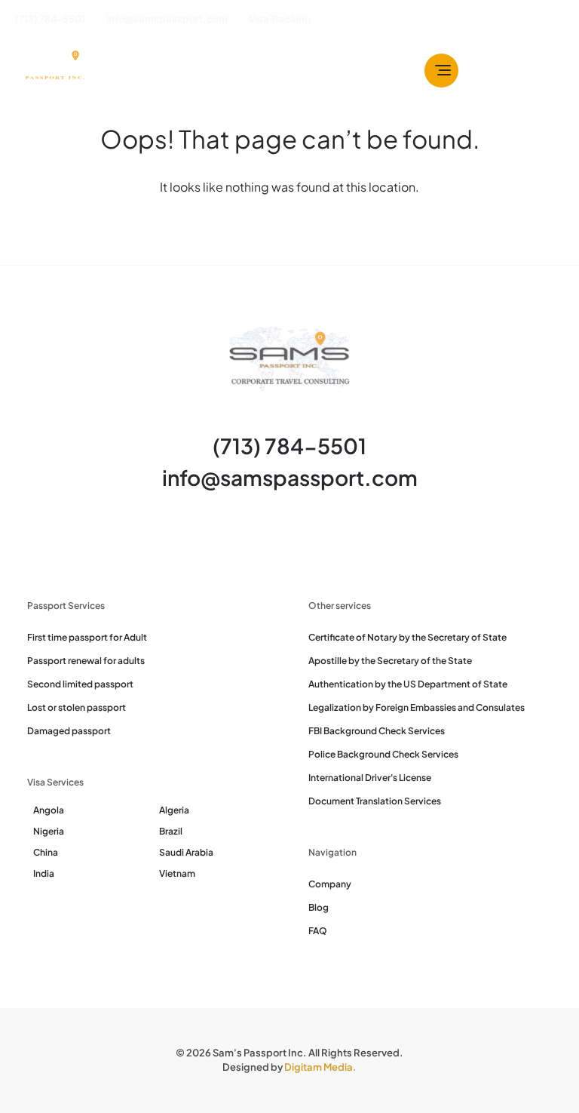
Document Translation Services (374, 801)
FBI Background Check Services (376, 730)
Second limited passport (80, 684)
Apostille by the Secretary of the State (390, 660)
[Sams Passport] (54, 71)
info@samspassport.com (290, 477)
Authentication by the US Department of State (407, 684)
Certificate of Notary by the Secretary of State (407, 637)
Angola (48, 810)
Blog (318, 907)
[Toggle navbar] (441, 71)
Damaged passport (69, 730)
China (45, 852)
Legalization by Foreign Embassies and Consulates (416, 707)
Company (329, 884)
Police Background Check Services (383, 754)
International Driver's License (369, 777)
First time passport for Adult (87, 637)
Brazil (170, 831)
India (43, 873)
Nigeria (48, 831)
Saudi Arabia (186, 852)
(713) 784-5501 (289, 445)
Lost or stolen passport (76, 707)
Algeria (174, 810)
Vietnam (177, 873)
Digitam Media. (320, 1067)
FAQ (317, 930)
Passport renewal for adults (86, 660)
